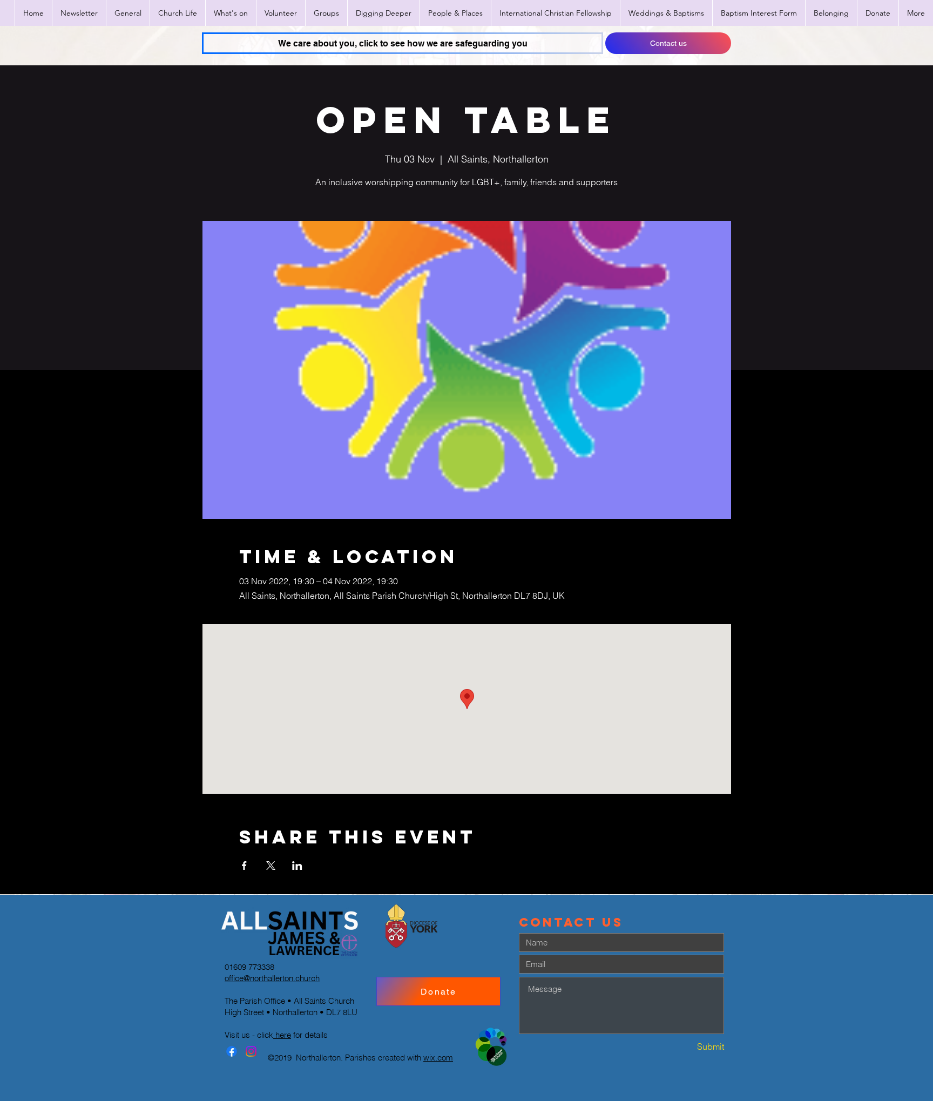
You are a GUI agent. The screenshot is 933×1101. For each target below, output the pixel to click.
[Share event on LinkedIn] (297, 865)
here (282, 1035)
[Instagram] (251, 1051)
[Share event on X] (271, 865)
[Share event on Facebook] (244, 865)
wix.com (438, 1057)
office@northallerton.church (272, 978)
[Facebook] (232, 1051)
